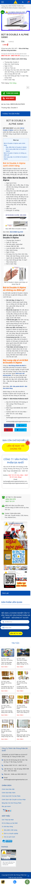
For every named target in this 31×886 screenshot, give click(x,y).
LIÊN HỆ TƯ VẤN (16, 633)
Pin (9, 430)
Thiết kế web (12, 877)
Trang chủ (4, 6)
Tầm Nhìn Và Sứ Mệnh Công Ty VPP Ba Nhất (23, 663)
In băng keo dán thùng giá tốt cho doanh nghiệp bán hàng (22, 687)
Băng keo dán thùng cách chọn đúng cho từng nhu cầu (23, 711)
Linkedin (21, 430)
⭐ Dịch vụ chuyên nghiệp (10, 833)
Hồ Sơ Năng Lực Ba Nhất (10, 823)
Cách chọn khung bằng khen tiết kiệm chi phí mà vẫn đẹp (7, 711)
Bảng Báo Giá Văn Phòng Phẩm (11, 803)
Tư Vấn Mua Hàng (7, 826)
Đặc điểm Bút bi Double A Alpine (16, 147)
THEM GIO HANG (12, 93)
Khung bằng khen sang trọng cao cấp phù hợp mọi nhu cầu (7, 735)
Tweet (22, 425)
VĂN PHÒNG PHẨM (14, 6)
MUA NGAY (10, 98)
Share (10, 425)
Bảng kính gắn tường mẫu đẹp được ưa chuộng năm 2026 (23, 735)
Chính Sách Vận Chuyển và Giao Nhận (14, 799)
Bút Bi (6, 8)
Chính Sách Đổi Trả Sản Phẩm (11, 796)
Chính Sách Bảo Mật (8, 789)
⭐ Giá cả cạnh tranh (8, 837)
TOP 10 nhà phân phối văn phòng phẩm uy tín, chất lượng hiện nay (6, 663)
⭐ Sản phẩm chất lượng (9, 830)
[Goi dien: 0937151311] (27, 882)
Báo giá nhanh (6, 806)
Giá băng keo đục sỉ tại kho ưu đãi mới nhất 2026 (7, 687)
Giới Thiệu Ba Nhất (8, 819)
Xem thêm (4, 667)
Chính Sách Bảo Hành (8, 792)
